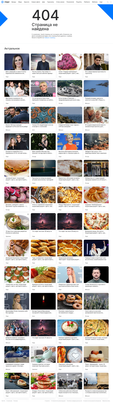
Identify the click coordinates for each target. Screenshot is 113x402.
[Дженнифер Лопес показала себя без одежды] (16, 305)
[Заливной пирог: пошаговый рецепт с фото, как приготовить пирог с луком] (16, 172)
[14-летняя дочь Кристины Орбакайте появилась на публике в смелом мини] (43, 92)
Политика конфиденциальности (74, 400)
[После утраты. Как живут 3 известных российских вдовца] (43, 66)
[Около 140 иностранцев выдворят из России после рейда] (16, 119)
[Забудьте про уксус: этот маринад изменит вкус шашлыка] (96, 145)
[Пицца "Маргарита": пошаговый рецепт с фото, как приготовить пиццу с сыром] (69, 199)
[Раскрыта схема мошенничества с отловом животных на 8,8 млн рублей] (96, 385)
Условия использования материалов (92, 400)
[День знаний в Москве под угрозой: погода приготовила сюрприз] (43, 145)
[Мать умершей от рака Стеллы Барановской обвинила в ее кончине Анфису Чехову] (16, 66)
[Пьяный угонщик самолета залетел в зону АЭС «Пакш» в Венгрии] (96, 92)
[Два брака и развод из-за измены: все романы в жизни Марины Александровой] (16, 92)
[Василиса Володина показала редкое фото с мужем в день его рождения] (69, 145)
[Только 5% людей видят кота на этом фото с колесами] (43, 119)
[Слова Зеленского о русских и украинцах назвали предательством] (96, 278)
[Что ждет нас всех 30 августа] (43, 225)
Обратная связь (106, 400)
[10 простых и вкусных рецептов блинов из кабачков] (16, 225)
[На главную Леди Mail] (6, 2)
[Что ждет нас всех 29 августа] (69, 225)
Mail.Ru (3, 400)
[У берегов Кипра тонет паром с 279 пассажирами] (69, 119)
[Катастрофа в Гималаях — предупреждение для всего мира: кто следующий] (69, 92)
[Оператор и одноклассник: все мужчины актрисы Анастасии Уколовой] (69, 278)
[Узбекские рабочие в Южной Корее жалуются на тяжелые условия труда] (69, 385)
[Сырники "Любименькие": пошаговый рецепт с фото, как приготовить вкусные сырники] (96, 199)
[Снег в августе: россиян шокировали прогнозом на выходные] (96, 305)
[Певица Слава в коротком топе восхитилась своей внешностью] (96, 252)
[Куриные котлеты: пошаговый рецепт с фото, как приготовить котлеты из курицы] (43, 278)
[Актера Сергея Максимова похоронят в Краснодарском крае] (43, 305)
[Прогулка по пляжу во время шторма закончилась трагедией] (43, 172)
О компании (9, 400)
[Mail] (2, 2)
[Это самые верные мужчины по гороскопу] (96, 66)
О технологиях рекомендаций (58, 400)
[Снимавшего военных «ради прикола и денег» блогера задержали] (16, 358)
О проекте (47, 400)
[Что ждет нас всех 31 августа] (43, 332)
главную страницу (49, 37)
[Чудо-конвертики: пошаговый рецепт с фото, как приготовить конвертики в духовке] (43, 252)
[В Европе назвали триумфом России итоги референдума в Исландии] (16, 332)
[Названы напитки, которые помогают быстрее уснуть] (43, 358)
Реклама (15, 400)
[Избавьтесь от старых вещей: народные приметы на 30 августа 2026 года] (96, 172)
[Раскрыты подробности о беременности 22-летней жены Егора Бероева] (16, 145)
